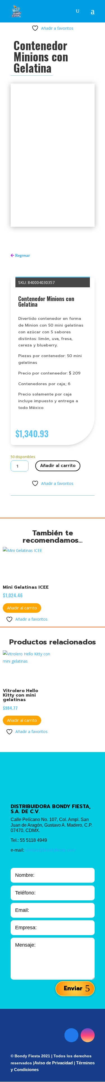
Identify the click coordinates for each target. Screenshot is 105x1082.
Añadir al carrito (58, 466)
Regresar (22, 255)
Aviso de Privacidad (53, 1062)
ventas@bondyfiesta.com (50, 850)
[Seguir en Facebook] (71, 1035)
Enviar (73, 988)
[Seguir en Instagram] (88, 1035)
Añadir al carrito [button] (22, 608)
